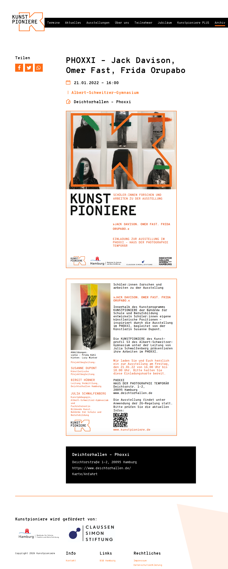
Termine (53, 23)
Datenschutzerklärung (148, 565)
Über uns (122, 23)
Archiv (220, 23)
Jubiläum (165, 23)
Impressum (140, 560)
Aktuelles (73, 23)
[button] (19, 68)
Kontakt (71, 560)
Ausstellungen (98, 23)
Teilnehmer (143, 23)
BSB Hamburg (107, 560)
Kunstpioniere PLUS (193, 23)
